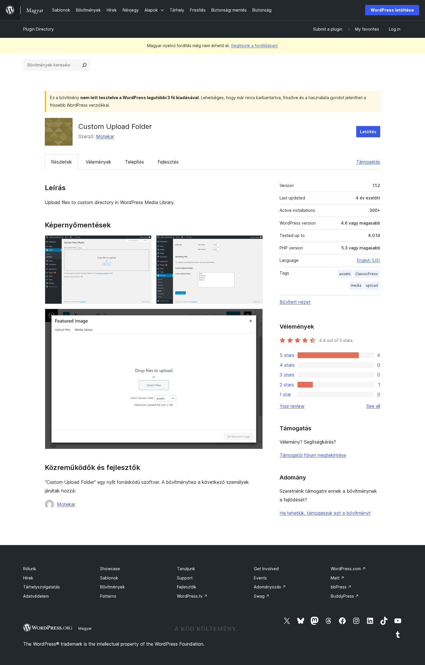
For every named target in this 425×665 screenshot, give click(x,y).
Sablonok (109, 577)
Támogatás (368, 162)
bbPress (341, 586)
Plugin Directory (38, 29)
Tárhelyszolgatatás (41, 586)
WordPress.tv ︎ (192, 596)
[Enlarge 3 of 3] (255, 316)
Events (260, 577)
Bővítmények (112, 586)
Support (185, 577)
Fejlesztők (186, 586)
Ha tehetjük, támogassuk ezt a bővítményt (325, 513)
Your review (292, 406)
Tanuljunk (186, 568)
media (356, 285)
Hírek (28, 577)
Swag (261, 596)
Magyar (85, 628)
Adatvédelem (36, 596)
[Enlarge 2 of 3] (255, 243)
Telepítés (134, 162)
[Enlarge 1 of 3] (144, 243)
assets (345, 274)
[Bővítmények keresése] (84, 65)
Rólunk (29, 568)
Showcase (110, 568)
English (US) (368, 260)
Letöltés (368, 131)
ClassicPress (366, 274)
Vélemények (98, 162)
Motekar (105, 136)
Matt (337, 577)
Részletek (61, 162)
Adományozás (270, 586)
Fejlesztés (168, 162)
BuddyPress (345, 596)
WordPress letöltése (392, 10)
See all (373, 406)
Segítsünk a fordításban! (254, 45)
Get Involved (266, 568)
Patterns (108, 596)
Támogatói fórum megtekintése (313, 455)
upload (372, 285)
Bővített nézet (295, 302)
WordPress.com (348, 568)
